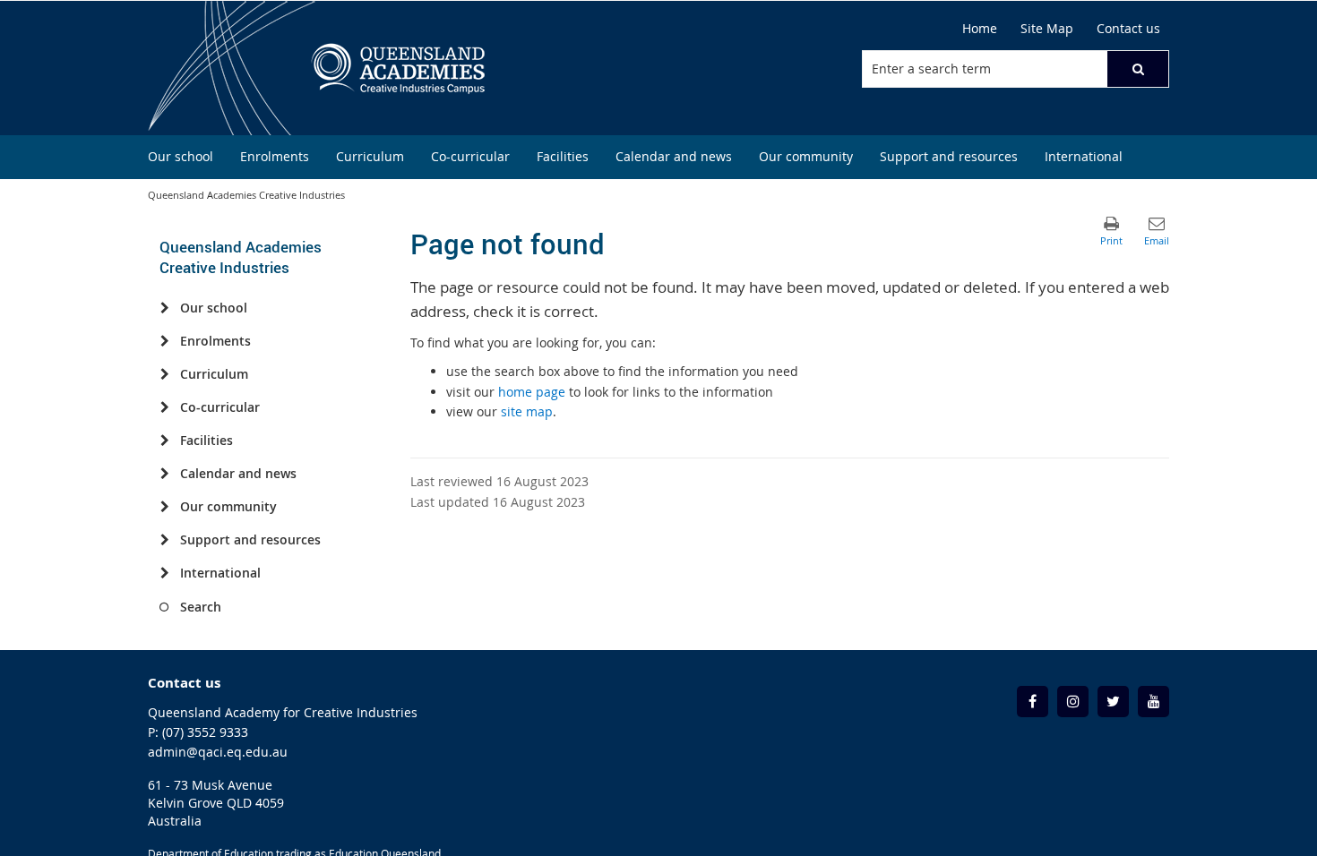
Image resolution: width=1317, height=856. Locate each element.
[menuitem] (180, 157)
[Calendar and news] (164, 474)
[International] (164, 573)
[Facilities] (164, 440)
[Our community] (164, 507)
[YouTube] (1153, 701)
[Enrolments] (164, 341)
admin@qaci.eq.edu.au (218, 751)
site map (527, 411)
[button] (1137, 69)
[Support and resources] (164, 540)
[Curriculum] (164, 374)
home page (531, 391)
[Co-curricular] (164, 407)
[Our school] (164, 308)
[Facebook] (1032, 701)
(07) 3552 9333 (205, 731)
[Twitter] (1113, 701)
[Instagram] (1073, 701)
